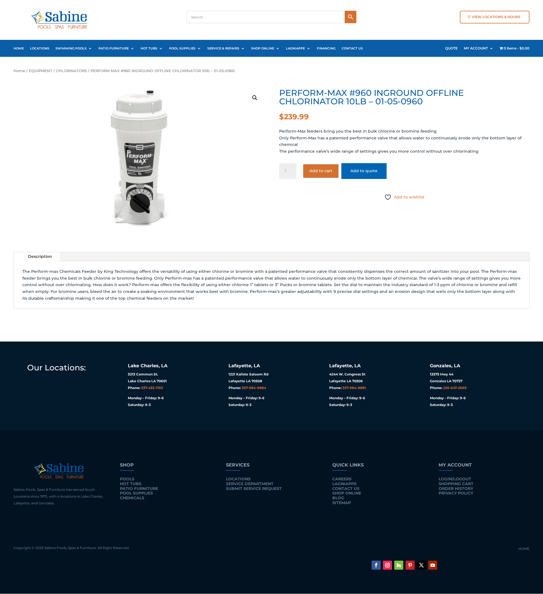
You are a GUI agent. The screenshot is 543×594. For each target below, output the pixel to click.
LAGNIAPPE (295, 48)
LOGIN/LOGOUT (455, 478)
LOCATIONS (39, 48)
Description (40, 256)
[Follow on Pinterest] (410, 565)
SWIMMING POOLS (71, 48)
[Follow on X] (421, 565)
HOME (19, 48)
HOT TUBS (149, 48)
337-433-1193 (152, 388)
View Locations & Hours (496, 17)
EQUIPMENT (40, 71)
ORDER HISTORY (456, 488)
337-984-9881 (354, 388)
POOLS (127, 478)
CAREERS (342, 478)
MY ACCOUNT (476, 48)
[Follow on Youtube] (432, 565)
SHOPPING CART (456, 483)
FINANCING (326, 48)
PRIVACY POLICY (456, 493)
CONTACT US (352, 48)
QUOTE (451, 48)
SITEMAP (341, 502)
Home (19, 71)
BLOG (338, 497)
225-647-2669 (455, 388)
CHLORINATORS (71, 71)
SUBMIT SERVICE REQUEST (254, 488)
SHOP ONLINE (262, 48)
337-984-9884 (254, 388)
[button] (255, 98)
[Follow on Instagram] (387, 565)
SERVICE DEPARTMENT (249, 483)
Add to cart (320, 170)
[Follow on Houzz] (398, 565)
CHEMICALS (132, 497)
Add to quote (364, 170)
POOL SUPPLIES (182, 48)
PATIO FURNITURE (113, 48)
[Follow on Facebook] (376, 565)
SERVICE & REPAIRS (223, 48)
